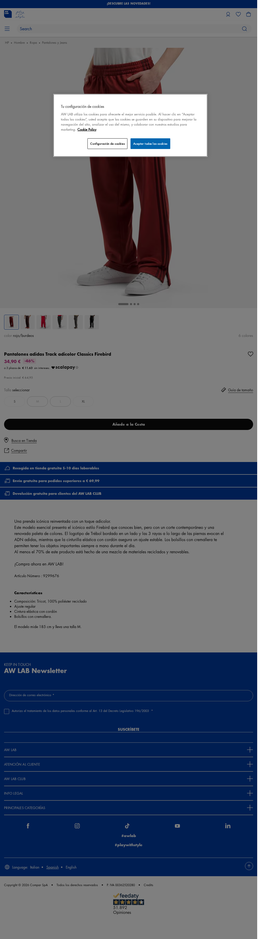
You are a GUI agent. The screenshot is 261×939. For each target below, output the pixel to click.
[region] (130, 125)
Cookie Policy (86, 129)
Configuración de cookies (107, 143)
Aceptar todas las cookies (150, 143)
